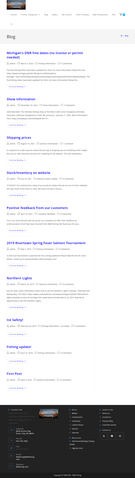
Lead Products (77, 425)
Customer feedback (46, 214)
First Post (14, 373)
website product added (47, 179)
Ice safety (65, 326)
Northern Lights (19, 278)
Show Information (21, 99)
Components (77, 417)
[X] (103, 436)
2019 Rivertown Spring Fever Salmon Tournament (46, 243)
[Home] (121, 35)
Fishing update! (19, 347)
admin (12, 63)
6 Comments (65, 214)
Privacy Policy (107, 421)
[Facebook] (111, 436)
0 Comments (66, 63)
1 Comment (68, 143)
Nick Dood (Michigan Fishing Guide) (81, 442)
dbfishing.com (22, 466)
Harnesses (76, 421)
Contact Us (106, 417)
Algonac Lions (77, 448)
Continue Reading (18, 86)
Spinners (75, 432)
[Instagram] (120, 436)
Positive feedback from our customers (37, 208)
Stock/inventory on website (28, 172)
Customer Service (109, 425)
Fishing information (47, 63)
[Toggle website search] (11, 24)
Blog (126, 35)
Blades (74, 413)
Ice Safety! (15, 320)
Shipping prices (19, 137)
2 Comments (69, 105)
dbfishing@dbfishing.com (25, 458)
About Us (106, 413)
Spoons (75, 428)
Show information (51, 105)
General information (49, 143)
